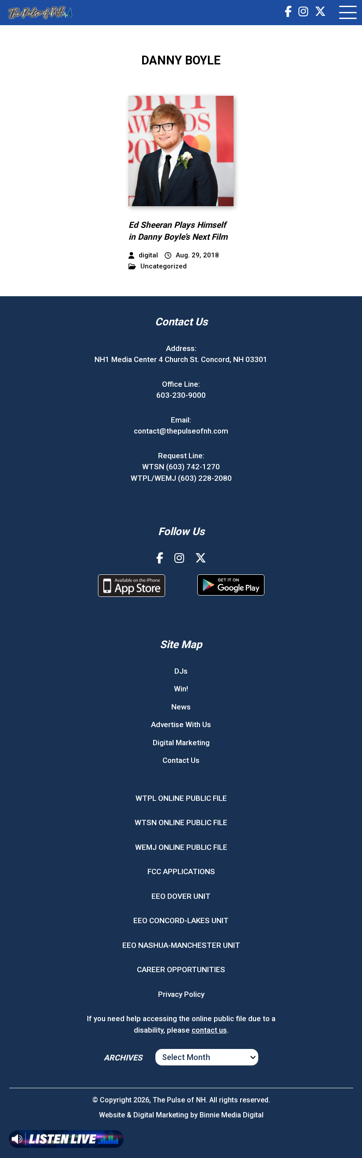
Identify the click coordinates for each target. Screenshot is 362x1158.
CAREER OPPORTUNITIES (181, 969)
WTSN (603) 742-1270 (181, 466)
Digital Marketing (181, 742)
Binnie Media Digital (232, 1115)
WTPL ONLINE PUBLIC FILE (181, 798)
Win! (181, 688)
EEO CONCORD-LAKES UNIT (181, 920)
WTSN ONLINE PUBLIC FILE (181, 822)
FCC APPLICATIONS (181, 871)
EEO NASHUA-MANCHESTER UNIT (181, 945)
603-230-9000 (181, 395)
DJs (181, 671)
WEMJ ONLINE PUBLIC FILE (181, 847)
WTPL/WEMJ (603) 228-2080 (181, 478)
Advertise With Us (181, 724)
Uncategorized (163, 266)
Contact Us (181, 760)
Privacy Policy (181, 994)
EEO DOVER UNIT (181, 896)
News (181, 706)
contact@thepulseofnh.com (181, 430)
